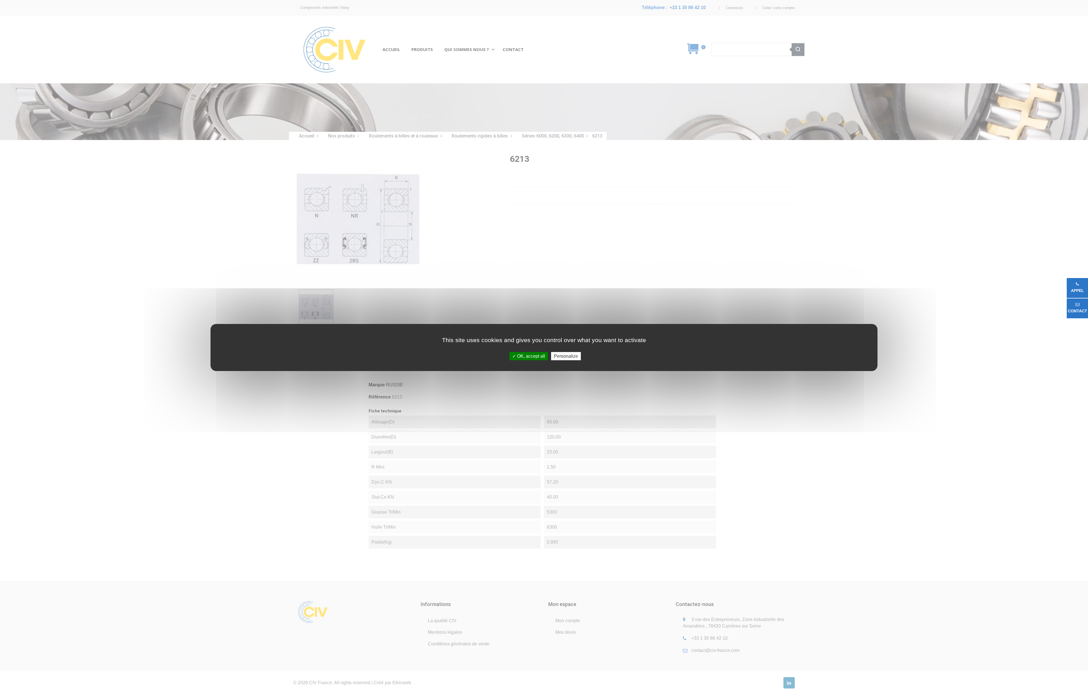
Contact (1077, 311)
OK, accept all (530, 356)
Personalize (566, 356)
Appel (1077, 290)
